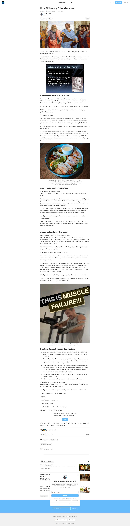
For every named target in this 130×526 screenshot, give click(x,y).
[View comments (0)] (46, 18)
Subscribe (118, 2)
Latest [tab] (45, 461)
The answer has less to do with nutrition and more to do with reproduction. (57, 467)
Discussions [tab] (50, 461)
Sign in (126, 2)
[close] (78, 475)
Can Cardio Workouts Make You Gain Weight (53, 407)
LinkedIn (50, 423)
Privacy (63, 516)
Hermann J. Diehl (47, 13)
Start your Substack (61, 519)
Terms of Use (71, 498)
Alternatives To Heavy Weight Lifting (51, 410)
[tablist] (46, 444)
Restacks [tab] (49, 444)
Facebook (56, 423)
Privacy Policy (75, 500)
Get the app (71, 519)
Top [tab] (42, 461)
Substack (58, 523)
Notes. (72, 423)
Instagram (62, 423)
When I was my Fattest (46, 403)
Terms (67, 516)
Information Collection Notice (65, 500)
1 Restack (54, 429)
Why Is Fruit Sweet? (46, 465)
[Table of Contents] (1, 263)
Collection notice (73, 516)
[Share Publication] (113, 2)
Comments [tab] (43, 444)
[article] (65, 468)
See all (43, 496)
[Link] (38, 50)
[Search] (110, 2)
